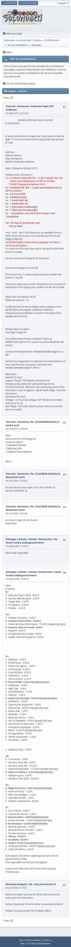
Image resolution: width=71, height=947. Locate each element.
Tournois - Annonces (17, 106)
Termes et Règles (33, 940)
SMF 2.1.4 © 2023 (28, 944)
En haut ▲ (47, 940)
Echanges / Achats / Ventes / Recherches (29, 539)
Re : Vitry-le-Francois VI (42, 884)
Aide (21, 940)
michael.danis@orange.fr (46, 351)
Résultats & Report (16, 884)
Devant (52, 624)
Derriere (60, 624)
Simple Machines (44, 944)
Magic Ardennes (14, 238)
